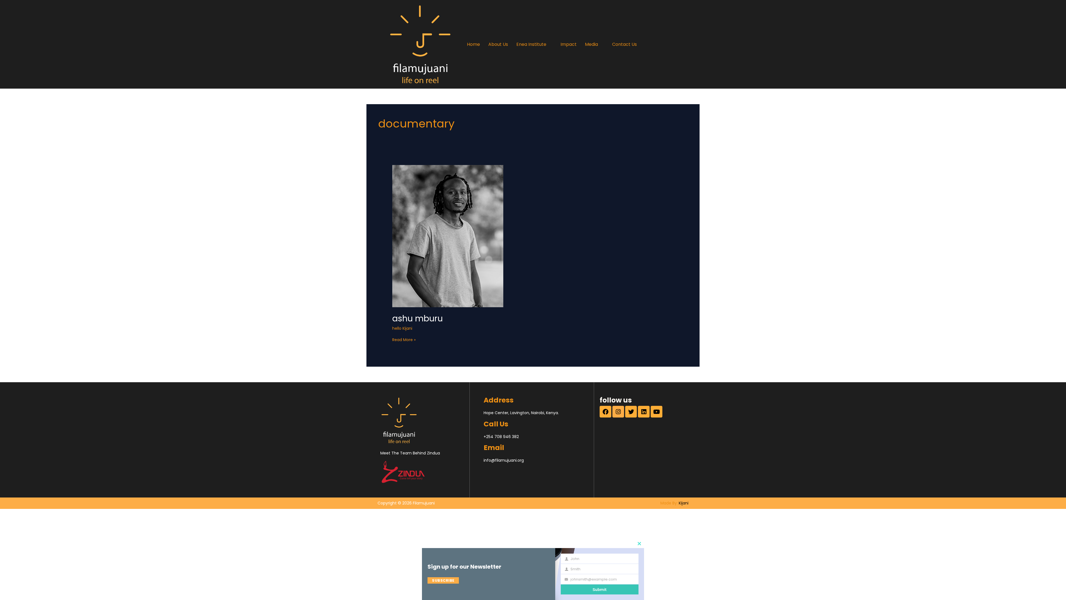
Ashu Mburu (417, 318)
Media (591, 44)
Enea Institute (531, 44)
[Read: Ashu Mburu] (447, 236)
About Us (498, 44)
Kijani (683, 503)
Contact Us (624, 44)
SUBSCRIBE (443, 580)
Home (473, 44)
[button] (534, 44)
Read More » (404, 339)
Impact (568, 44)
